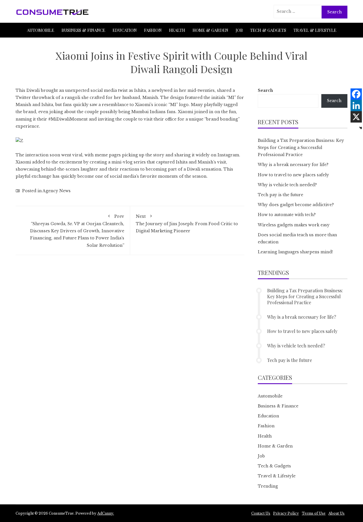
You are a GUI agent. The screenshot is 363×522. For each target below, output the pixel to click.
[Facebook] (356, 94)
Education (125, 30)
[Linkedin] (356, 105)
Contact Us (260, 513)
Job (239, 30)
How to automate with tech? (287, 214)
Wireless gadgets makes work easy (294, 224)
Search (265, 90)
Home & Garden (210, 30)
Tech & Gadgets (268, 30)
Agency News (57, 190)
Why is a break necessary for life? (293, 164)
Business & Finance (83, 30)
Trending (268, 486)
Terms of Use (314, 513)
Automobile (40, 30)
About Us (336, 513)
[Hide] (360, 128)
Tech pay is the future (280, 194)
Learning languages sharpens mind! (295, 251)
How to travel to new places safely (293, 174)
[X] (356, 117)
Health (177, 30)
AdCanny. (105, 513)
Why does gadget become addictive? (296, 204)
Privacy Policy (286, 513)
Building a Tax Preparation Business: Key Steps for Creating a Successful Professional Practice (301, 147)
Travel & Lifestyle (315, 30)
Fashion (153, 30)
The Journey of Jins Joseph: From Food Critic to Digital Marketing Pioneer (187, 223)
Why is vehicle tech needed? (287, 184)
